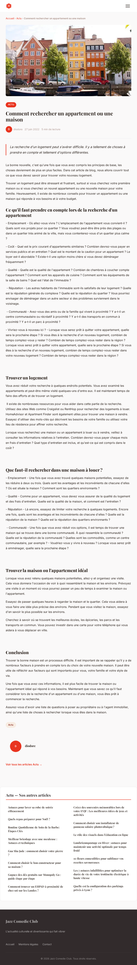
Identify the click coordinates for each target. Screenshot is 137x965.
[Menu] (127, 6)
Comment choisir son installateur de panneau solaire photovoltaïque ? (96, 825)
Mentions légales (28, 944)
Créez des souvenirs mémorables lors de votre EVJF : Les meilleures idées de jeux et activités (100, 811)
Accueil (10, 18)
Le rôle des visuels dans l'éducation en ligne (100, 835)
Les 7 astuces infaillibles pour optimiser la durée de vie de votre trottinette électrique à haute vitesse (101, 874)
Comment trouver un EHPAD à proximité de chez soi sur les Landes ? (35, 888)
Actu (19, 18)
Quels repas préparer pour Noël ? (29, 819)
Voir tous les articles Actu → (24, 764)
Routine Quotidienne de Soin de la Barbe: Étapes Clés (34, 829)
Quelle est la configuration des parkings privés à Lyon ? (98, 888)
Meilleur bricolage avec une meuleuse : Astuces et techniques (32, 841)
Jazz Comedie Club (22, 921)
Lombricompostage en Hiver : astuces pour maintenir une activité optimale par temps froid (100, 846)
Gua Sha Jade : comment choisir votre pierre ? (35, 853)
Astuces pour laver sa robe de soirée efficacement (30, 809)
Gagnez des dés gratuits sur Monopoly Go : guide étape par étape (34, 876)
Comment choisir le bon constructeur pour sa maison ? (34, 864)
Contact (47, 944)
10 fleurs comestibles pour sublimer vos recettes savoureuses (98, 860)
